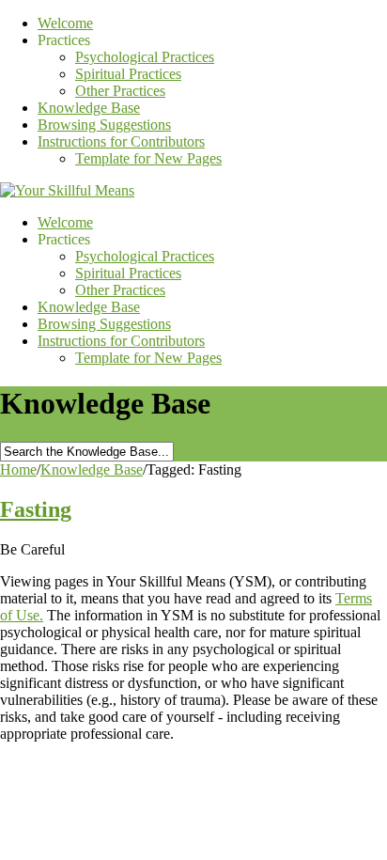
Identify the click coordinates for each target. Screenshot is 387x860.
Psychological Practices (144, 57)
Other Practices (120, 91)
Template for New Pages (148, 158)
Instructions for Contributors (121, 141)
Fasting (35, 509)
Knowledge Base (89, 108)
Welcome (65, 23)
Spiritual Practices (128, 74)
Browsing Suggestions (104, 125)
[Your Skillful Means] (67, 190)
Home (18, 469)
